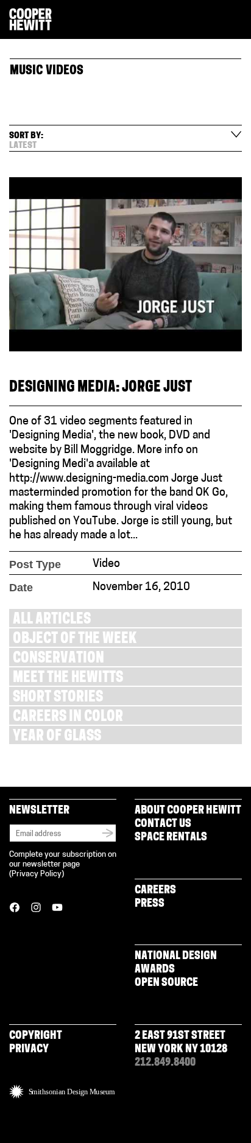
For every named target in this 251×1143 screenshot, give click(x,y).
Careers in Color (68, 718)
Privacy (29, 1049)
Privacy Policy (37, 874)
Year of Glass (57, 737)
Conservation (58, 659)
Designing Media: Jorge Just (100, 388)
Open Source (166, 983)
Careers (155, 890)
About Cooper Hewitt (188, 811)
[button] (237, 20)
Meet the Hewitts (68, 679)
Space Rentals (171, 837)
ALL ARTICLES (52, 620)
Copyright (35, 1036)
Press (149, 904)
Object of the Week (74, 640)
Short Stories (58, 698)
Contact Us (163, 824)
